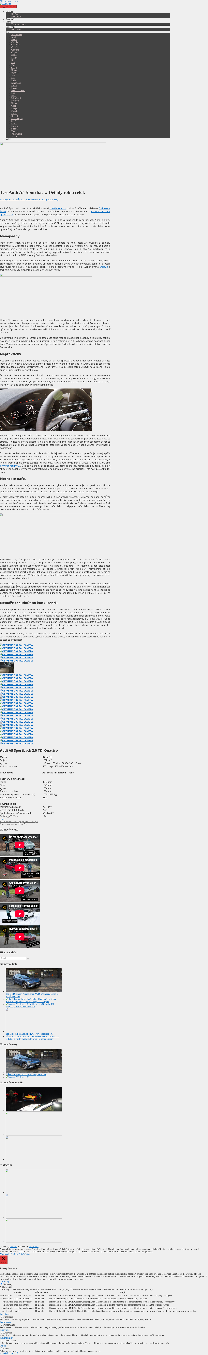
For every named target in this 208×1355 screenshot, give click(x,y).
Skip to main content (9, 1)
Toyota (14, 131)
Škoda (14, 123)
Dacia (14, 55)
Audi (13, 37)
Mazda (14, 88)
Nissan (14, 103)
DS (12, 60)
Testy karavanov (18, 24)
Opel (13, 106)
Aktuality (10, 11)
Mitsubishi (16, 98)
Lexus (14, 85)
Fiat (13, 62)
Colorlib (13, 1246)
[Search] (28, 958)
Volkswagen (16, 134)
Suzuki (14, 129)
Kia (13, 78)
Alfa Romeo (16, 34)
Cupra (14, 52)
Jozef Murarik (32, 199)
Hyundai (15, 72)
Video (8, 139)
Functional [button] (4, 1314)
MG (13, 93)
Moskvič (15, 100)
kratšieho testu (58, 208)
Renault (14, 116)
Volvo (14, 136)
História (14, 14)
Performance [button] (5, 1322)
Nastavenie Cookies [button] (9, 1254)
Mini (13, 95)
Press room (16, 16)
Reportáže (10, 19)
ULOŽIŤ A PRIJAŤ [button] (9, 1353)
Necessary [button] (4, 1281)
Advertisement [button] (6, 1338)
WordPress (33, 1246)
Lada (13, 80)
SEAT (14, 121)
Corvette (15, 50)
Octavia (104, 266)
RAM (14, 113)
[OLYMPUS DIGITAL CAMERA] (16, 645)
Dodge (14, 57)
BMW (14, 39)
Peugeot (15, 108)
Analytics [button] (4, 1330)
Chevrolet (15, 44)
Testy (8, 32)
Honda (14, 70)
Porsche (14, 111)
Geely (14, 67)
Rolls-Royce (16, 118)
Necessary (8, 1284)
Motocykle (10, 27)
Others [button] (3, 1346)
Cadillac (15, 42)
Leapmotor (16, 83)
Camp (8, 22)
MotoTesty (16, 29)
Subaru (14, 126)
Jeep (13, 75)
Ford (13, 65)
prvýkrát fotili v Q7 (10, 465)
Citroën (14, 47)
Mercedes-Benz (18, 90)
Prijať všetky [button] (24, 1254)
